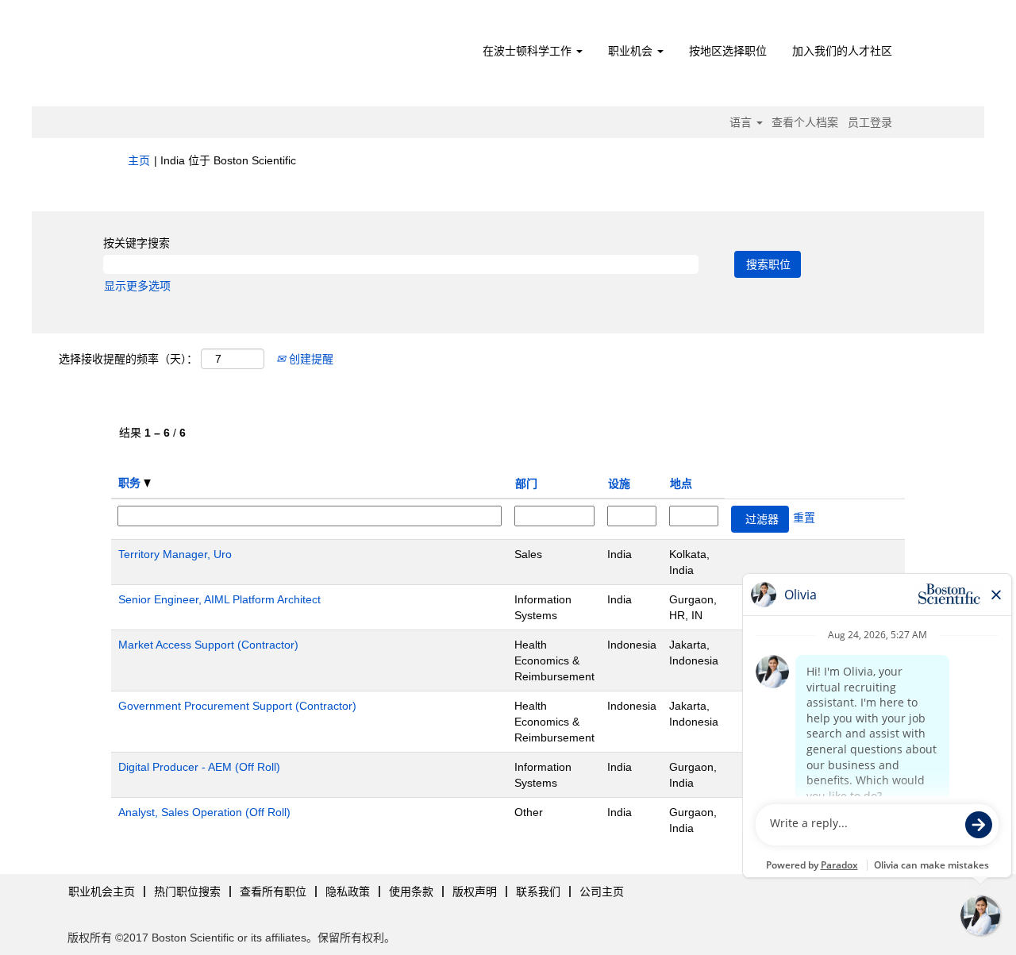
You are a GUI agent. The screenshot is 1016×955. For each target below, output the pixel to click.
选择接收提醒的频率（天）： (128, 358)
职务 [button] (131, 482)
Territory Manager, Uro (175, 554)
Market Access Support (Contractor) (208, 644)
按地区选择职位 (728, 50)
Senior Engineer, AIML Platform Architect (219, 599)
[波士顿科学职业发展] (218, 57)
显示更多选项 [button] (137, 285)
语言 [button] (742, 122)
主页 (139, 160)
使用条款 (411, 891)
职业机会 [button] (632, 50)
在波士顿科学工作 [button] (529, 50)
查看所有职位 (273, 891)
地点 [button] (681, 483)
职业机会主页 (101, 891)
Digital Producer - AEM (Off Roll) (199, 767)
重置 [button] (804, 517)
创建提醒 (309, 358)
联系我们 (538, 891)
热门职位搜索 (187, 891)
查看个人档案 (805, 122)
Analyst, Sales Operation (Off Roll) (204, 812)
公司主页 (601, 891)
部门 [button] (526, 483)
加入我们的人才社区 (842, 50)
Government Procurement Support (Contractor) (237, 705)
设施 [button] (619, 483)
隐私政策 (347, 891)
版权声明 (474, 891)
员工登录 (870, 122)
